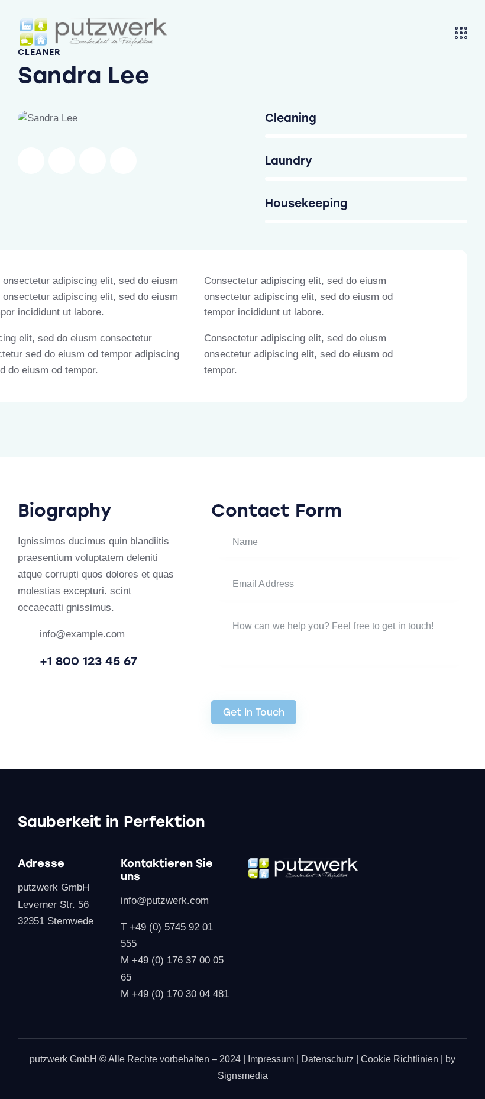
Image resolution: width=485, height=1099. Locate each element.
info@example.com (82, 634)
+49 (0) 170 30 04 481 (180, 994)
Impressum (271, 1059)
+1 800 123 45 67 (88, 661)
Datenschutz (327, 1059)
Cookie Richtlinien (399, 1059)
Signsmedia (243, 1076)
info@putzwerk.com (165, 900)
